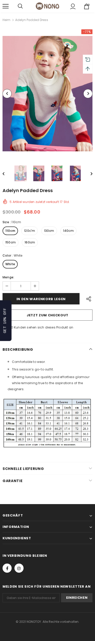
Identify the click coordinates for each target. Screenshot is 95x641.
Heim (6, 20)
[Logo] (47, 6)
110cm (10, 231)
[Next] (87, 93)
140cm (68, 231)
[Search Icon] (20, 6)
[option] (47, 93)
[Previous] (7, 93)
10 (11, 327)
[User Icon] (73, 6)
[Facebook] (7, 568)
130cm (49, 231)
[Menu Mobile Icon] (6, 6)
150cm (10, 242)
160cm (30, 242)
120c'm (29, 231)
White (10, 264)
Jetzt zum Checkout (47, 315)
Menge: (8, 277)
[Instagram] (19, 568)
